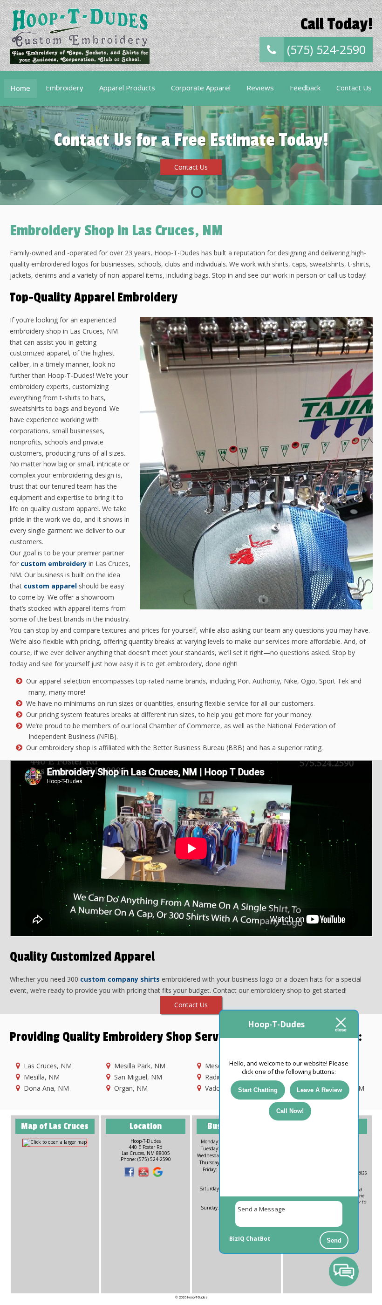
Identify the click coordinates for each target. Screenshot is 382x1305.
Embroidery (64, 87)
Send (334, 1240)
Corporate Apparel (201, 87)
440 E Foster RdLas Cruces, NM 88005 (146, 1150)
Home (20, 88)
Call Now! (290, 1110)
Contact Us (354, 87)
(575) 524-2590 (325, 49)
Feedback (305, 87)
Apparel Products (127, 87)
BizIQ (237, 1239)
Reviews (260, 87)
